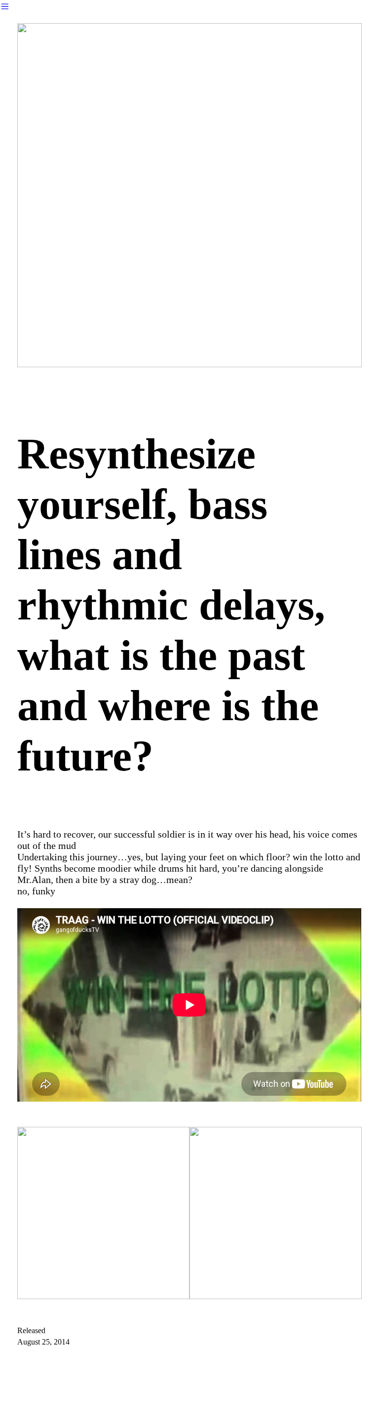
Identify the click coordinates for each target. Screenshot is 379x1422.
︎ (5, 6)
